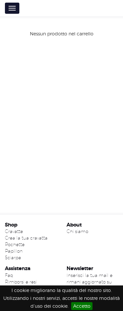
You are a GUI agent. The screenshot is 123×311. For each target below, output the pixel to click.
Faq (9, 275)
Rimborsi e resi (21, 281)
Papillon (14, 251)
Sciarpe (13, 257)
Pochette (15, 244)
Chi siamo (77, 231)
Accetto (82, 306)
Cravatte (14, 231)
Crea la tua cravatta (26, 238)
